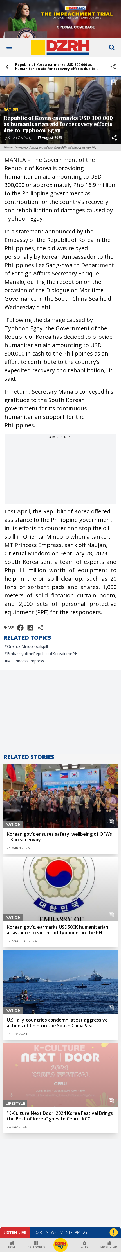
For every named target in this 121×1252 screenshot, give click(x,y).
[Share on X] (30, 627)
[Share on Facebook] (20, 627)
